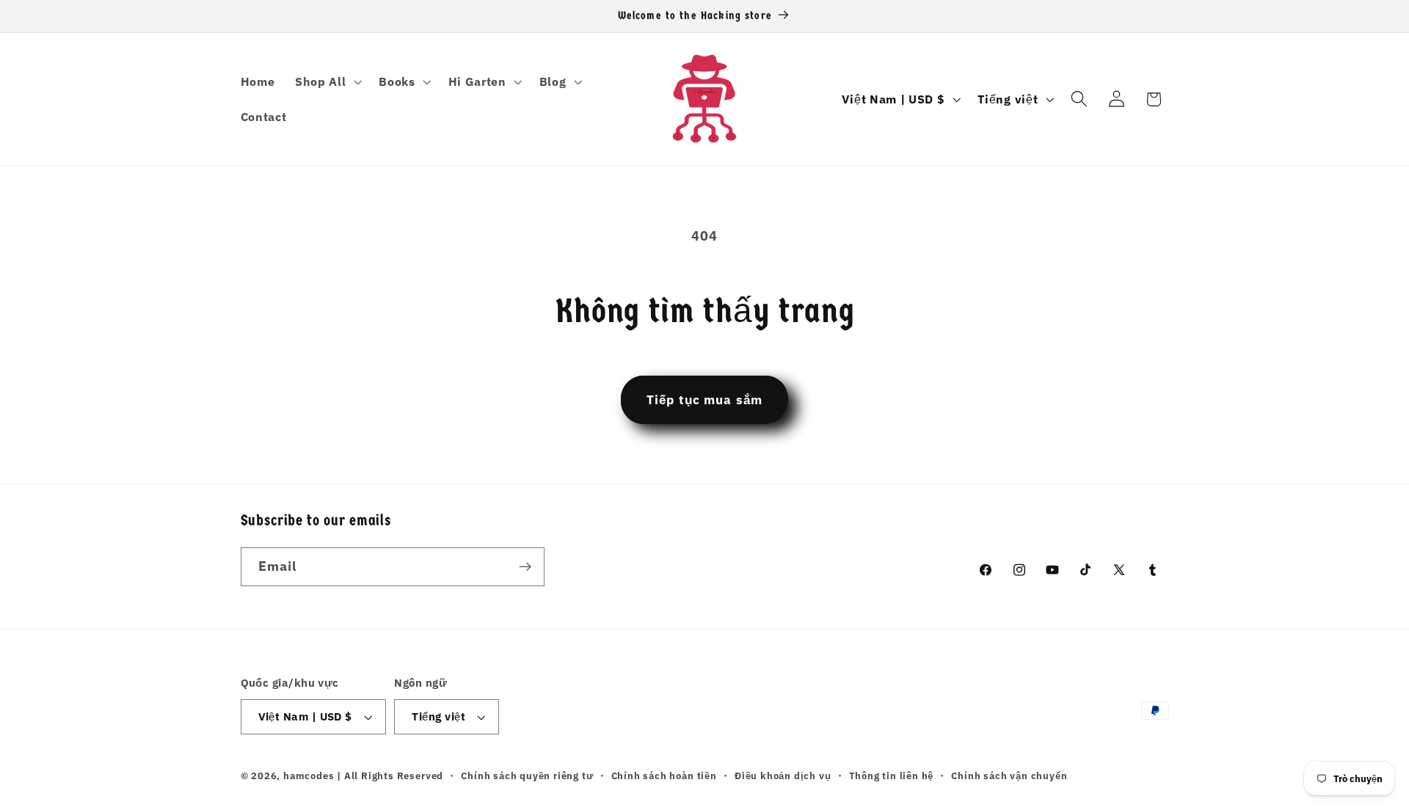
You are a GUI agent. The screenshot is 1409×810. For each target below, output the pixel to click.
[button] (326, 81)
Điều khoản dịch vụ (783, 775)
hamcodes (308, 775)
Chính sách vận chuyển (1009, 775)
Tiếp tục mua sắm (704, 399)
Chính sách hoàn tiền (664, 775)
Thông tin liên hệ (891, 775)
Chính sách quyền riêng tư (527, 775)
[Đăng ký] (525, 567)
